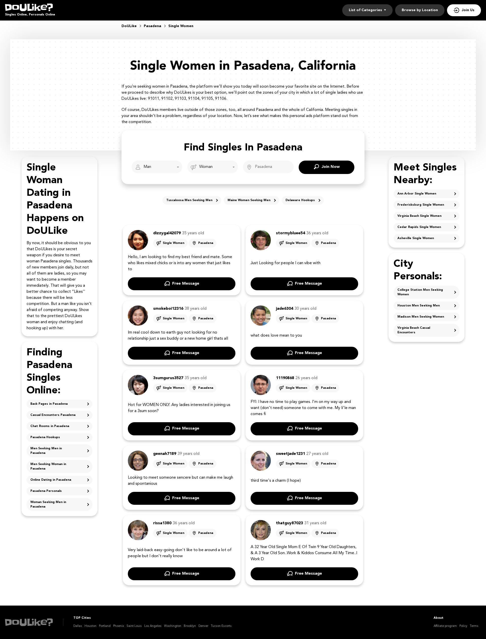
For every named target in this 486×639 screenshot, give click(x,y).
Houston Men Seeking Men (418, 305)
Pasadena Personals (46, 491)
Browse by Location (420, 10)
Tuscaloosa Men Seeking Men (189, 200)
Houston (90, 626)
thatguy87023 (289, 523)
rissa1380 (162, 523)
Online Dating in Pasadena (50, 479)
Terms (474, 626)
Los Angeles (152, 626)
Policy (463, 626)
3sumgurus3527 (168, 378)
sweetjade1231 (290, 454)
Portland (105, 626)
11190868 (285, 378)
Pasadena (205, 243)
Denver (203, 626)
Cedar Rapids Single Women (419, 227)
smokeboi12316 (168, 309)
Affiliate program (445, 626)
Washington (172, 626)
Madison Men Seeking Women (420, 316)
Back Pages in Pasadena (49, 403)
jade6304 (284, 309)
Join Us (468, 10)
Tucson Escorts (221, 626)
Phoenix (118, 626)
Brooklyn (190, 626)
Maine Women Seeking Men (249, 200)
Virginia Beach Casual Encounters (413, 330)
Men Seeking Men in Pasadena (46, 451)
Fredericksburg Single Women (420, 204)
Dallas (77, 626)
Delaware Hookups (300, 200)
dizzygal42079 (167, 233)
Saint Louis (134, 626)
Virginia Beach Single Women (419, 216)
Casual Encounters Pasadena (52, 415)
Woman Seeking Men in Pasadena (48, 504)
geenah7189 (164, 454)
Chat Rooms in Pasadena (49, 426)
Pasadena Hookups (45, 437)
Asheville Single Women (415, 238)
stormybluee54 (290, 233)
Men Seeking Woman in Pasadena (48, 466)
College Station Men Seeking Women (420, 292)
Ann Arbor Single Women (416, 193)
